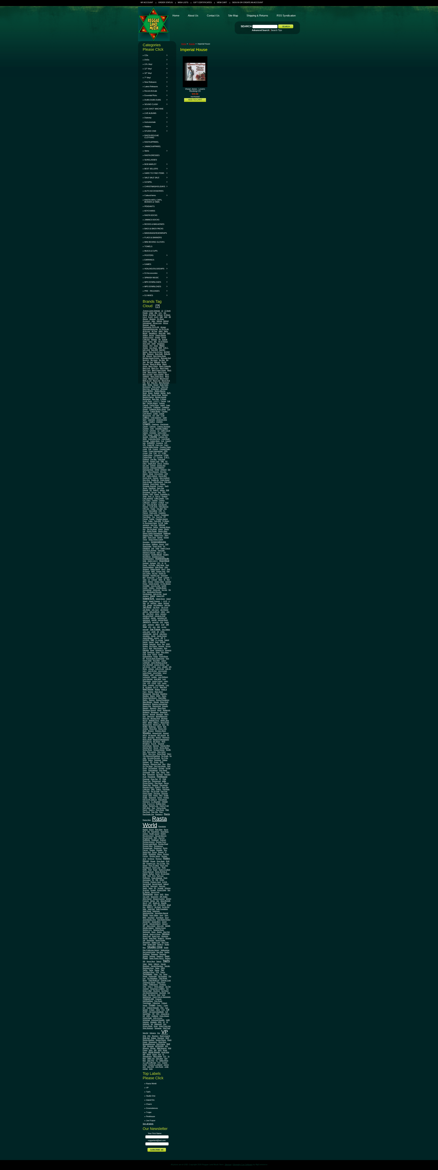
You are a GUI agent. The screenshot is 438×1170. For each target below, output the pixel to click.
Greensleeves (158, 541)
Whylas (153, 1048)
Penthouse (162, 776)
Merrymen (150, 716)
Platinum (155, 785)
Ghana (160, 529)
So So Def (165, 907)
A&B (161, 317)
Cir (158, 430)
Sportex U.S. (147, 930)
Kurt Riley (156, 660)
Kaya (159, 644)
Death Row (152, 463)
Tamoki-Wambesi (157, 966)
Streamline (150, 940)
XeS (159, 1054)
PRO (161, 795)
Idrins (160, 579)
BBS (144, 354)
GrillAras (155, 544)
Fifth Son (146, 509)
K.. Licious (159, 640)
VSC (149, 1036)
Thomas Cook (166, 980)
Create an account (253, 2)
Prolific (145, 797)
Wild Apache (162, 1048)
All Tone (154, 331)
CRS (166, 451)
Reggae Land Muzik (150, 844)
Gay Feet (154, 525)
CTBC (164, 453)
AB (170, 317)
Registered (158, 848)
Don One (146, 480)
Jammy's (147, 622)
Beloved (149, 356)
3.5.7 (160, 313)
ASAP (154, 344)
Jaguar (149, 605)
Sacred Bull (147, 884)
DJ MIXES (148, 295)
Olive (169, 764)
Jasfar (166, 622)
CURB (166, 455)
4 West (160, 315)
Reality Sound (154, 834)
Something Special (161, 913)
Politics (158, 789)
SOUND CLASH (150, 104)
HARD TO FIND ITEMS (153, 173)
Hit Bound (146, 571)
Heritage (153, 563)
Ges (144, 529)
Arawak (164, 339)
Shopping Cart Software (243, 1164)
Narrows (156, 746)
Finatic (153, 509)
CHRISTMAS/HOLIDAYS (154, 186)
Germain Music (164, 527)
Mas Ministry (147, 702)
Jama (157, 614)
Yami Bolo (159, 1058)
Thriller (145, 984)
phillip (164, 781)
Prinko (155, 795)
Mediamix (146, 712)
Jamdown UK (162, 618)
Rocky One (156, 867)
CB (153, 415)
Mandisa (146, 696)
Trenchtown (147, 1003)
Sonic (145, 915)
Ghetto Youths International (152, 533)
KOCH (154, 654)
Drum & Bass (147, 482)
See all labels (148, 1124)
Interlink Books (161, 588)
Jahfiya (145, 612)
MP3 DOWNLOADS (152, 286)
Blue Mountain (164, 383)
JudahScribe (147, 634)
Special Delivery (155, 924)
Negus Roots (147, 750)
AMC (169, 333)
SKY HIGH (161, 905)
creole (145, 449)
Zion (144, 1067)
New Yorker (161, 752)
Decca (159, 463)
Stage (153, 932)
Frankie (151, 519)
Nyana (156, 762)
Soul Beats (160, 917)
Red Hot (162, 838)
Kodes (160, 654)
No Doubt (165, 756)
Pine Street (159, 783)
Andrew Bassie (160, 335)
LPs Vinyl (147, 64)
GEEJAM (162, 525)
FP (165, 517)
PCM (144, 777)
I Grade (166, 577)
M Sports (148, 687)
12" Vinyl (147, 69)
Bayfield (167, 352)
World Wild (165, 1052)
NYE (161, 762)
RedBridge (146, 840)
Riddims (147, 127)
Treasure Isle (148, 999)
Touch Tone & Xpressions (161, 997)
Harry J (159, 552)
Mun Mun (151, 737)
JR (158, 632)
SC (155, 888)
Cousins (151, 443)
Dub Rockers (158, 482)
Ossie (145, 770)
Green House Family (156, 539)
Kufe (167, 658)
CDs (145, 55)
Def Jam (146, 465)
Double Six (155, 480)
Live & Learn (162, 671)
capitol (162, 405)
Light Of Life (159, 669)
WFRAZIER (159, 1046)
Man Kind (155, 694)
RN (144, 863)
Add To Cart (195, 100)
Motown (166, 733)
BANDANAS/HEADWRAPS (155, 233)
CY (154, 457)
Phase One (147, 781)
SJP (150, 903)
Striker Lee (156, 942)
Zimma (166, 1065)
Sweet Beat (151, 961)
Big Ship (162, 360)
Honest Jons (160, 571)
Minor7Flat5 (165, 722)
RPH (144, 876)
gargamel (146, 525)
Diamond (146, 467)
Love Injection (148, 679)
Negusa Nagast (159, 750)
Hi (162, 563)
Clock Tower (162, 433)
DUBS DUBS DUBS (152, 100)
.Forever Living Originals (151, 311)
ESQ (151, 494)
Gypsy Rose (157, 546)
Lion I (145, 671)
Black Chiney (153, 366)
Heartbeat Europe (158, 557)
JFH (149, 627)
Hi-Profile (152, 565)
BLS (148, 383)
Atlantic (145, 346)
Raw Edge (159, 829)
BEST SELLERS (150, 169)
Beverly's (146, 360)
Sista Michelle (165, 901)
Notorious (157, 760)
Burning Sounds (160, 397)
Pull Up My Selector (150, 799)
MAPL (158, 696)
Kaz (163, 644)
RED (155, 838)
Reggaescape (147, 848)
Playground (164, 785)
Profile (166, 795)
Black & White (155, 364)
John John (146, 632)
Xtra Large (157, 1056)
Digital (157, 470)
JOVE (153, 632)
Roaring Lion (150, 863)
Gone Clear (152, 537)
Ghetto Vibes (162, 531)
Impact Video (159, 582)
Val (152, 1024)
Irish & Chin (157, 594)
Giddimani (166, 533)
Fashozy (154, 502)
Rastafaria (162, 826)
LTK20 (154, 683)
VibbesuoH (158, 1024)
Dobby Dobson (152, 476)
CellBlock (146, 417)
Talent (150, 964)
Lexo (159, 667)
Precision (157, 793)
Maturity (146, 708)
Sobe (144, 909)
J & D (165, 601)
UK (144, 1016)
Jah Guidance (158, 605)
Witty (151, 1050)
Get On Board (152, 529)
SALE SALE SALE (151, 178)
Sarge (151, 888)
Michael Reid (155, 718)
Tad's (166, 961)
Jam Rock (150, 614)
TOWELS (148, 246)
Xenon (154, 1054)
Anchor (151, 335)
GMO (144, 537)
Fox (153, 517)
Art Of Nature (163, 341)
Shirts (146, 151)
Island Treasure (154, 601)
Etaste (156, 494)
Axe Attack (153, 348)
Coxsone (159, 443)
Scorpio (153, 890)
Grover (161, 544)
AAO (165, 317)
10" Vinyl (147, 73)
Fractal (145, 519)
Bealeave (150, 354)
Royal (157, 874)
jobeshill (145, 629)
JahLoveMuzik (154, 612)
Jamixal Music (163, 620)
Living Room (147, 673)
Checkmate (164, 424)
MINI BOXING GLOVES (154, 242)
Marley (145, 700)
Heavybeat (164, 561)
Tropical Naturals (153, 1008)
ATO (150, 346)
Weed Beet (162, 1042)
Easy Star (160, 488)
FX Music (165, 521)
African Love (157, 323)
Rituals (152, 861)
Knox (149, 654)
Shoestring (154, 897)
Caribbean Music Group (157, 409)
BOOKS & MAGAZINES (154, 224)
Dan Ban (153, 459)
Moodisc (147, 733)
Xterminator (147, 1056)
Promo (159, 797)
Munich (158, 737)
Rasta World (155, 821)
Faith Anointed (148, 498)
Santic (145, 888)
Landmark (146, 663)
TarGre (145, 970)
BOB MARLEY (149, 164)
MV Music (156, 741)
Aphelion (154, 339)
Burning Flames (148, 397)
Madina (157, 689)
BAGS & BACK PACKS (153, 229)
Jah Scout (164, 607)
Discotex (163, 472)
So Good (157, 907)
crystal (145, 453)
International (147, 590)
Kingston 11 (160, 650)
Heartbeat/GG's (148, 559)
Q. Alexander (155, 802)
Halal (157, 548)
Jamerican (146, 620)
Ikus (168, 579)
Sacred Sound (157, 884)
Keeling (145, 646)
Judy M (155, 634)
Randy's (151, 810)
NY (151, 762)
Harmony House (149, 552)
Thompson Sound (149, 982)
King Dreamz (158, 648)
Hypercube (150, 577)
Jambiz (153, 618)
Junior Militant (148, 638)
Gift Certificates (202, 2)
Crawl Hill (150, 445)
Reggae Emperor (149, 842)
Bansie (145, 352)
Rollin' (145, 870)
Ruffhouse (146, 878)
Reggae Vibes (148, 846)
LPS (148, 683)
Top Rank (162, 993)
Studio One (155, 947)
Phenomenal (156, 781)
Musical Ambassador (161, 739)
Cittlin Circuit (165, 430)
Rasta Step (147, 820)
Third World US (153, 980)
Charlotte (159, 422)
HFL (158, 563)
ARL (155, 341)
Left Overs (146, 667)
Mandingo (163, 694)
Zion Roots (159, 1067)
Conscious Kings (154, 439)
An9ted (145, 335)
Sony (161, 915)
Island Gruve (160, 599)
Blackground (164, 378)
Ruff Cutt (160, 876)
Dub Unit (167, 482)
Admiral (159, 321)
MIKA (145, 722)
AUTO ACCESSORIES (153, 191)
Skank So (156, 903)
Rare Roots (160, 810)
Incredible (146, 586)
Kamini (145, 642)
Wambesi (160, 1038)
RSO (149, 876)
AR (159, 339)
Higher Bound (155, 569)
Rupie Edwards (156, 878)
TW (153, 1014)
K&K (152, 640)
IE (164, 579)
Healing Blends (156, 554)
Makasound (147, 694)
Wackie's (155, 1036)
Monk (145, 731)
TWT (157, 1014)
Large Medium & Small (159, 663)
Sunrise (145, 956)
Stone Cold (147, 936)
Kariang (145, 644)
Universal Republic (158, 1020)
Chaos (145, 422)
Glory (166, 535)
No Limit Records (153, 758)
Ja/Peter (153, 603)
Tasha (151, 970)
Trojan (152, 1005)
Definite (153, 465)
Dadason (146, 459)
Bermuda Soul (166, 358)
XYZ (164, 1056)
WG (166, 1046)
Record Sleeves (160, 836)
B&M (160, 348)
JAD (144, 605)
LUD (159, 683)
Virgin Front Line (165, 1026)
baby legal (146, 350)
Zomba (145, 1069)
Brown (150, 393)
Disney (145, 474)
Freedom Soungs (162, 519)
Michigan (164, 718)
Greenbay (146, 542)
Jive (154, 627)
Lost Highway (163, 677)
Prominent (152, 797)
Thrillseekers (153, 984)
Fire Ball (160, 509)
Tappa (157, 968)
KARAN (162, 642)
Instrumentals (149, 122)
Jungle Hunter (162, 636)
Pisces (166, 783)
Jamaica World (148, 616)
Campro (162, 403)
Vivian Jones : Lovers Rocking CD (195, 90)
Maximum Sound (149, 710)
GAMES (147, 264)
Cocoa (150, 435)
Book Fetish (164, 385)
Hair (152, 548)
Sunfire (166, 952)
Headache (146, 554)
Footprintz (162, 513)
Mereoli (152, 714)
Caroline (165, 411)
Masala (156, 702)
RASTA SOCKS (150, 215)
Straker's (161, 938)
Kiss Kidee (165, 652)
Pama (163, 772)
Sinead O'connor (159, 899)
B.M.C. (166, 348)
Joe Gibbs (166, 629)
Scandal (160, 888)
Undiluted (154, 1016)
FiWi (160, 511)
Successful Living (149, 952)
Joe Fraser (155, 629)
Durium (162, 484)
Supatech (160, 956)
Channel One (161, 420)
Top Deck (156, 991)
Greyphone (146, 544)
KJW (144, 654)
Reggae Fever (161, 842)
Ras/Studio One (148, 814)
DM (144, 476)
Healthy (166, 554)
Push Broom (162, 799)
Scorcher (146, 890)
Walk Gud (146, 1038)
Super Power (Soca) (156, 958)
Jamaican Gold (160, 616)
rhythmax (151, 859)
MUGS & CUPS (150, 251)
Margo (164, 696)
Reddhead (155, 840)
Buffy (169, 393)
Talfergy (156, 964)
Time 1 (150, 986)
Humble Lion (155, 575)
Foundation (165, 515)
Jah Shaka (146, 610)
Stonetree (164, 936)
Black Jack (147, 370)
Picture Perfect (148, 783)
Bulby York (146, 395)
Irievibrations (147, 594)
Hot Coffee (147, 573)
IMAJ (144, 582)
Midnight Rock (154, 720)
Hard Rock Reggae (149, 550)
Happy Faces (165, 548)
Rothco (151, 874)
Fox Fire (159, 517)
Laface (163, 660)
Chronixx (153, 430)
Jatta (144, 624)
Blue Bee (154, 383)
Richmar (159, 859)
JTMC (162, 632)
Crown (145, 451)
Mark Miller (162, 698)
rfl (165, 852)
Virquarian (158, 1028)
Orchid (168, 768)
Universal (146, 1020)
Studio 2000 (151, 944)
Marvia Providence (162, 700)
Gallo (166, 523)
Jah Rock (147, 607)
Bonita (150, 385)
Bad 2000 (154, 350)
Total (158, 995)
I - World (159, 577)
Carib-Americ (147, 407)
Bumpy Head (156, 395)
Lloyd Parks (157, 673)
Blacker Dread (153, 378)
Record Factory (148, 836)
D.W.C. (167, 457)
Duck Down (154, 484)
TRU (162, 1008)
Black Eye (155, 368)
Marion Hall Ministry (150, 698)
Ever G (157, 496)
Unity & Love (157, 1018)
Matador (165, 706)
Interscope (156, 590)
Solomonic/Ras (148, 913)
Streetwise (146, 942)
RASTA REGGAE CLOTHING (151, 136)
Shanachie (148, 894)
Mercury (146, 714)
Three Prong (161, 982)
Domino (155, 478)
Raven (151, 829)
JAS (161, 622)
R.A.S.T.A (150, 804)
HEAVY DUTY (153, 561)
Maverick (153, 708)
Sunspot (152, 956)
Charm (146, 424)
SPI (144, 926)
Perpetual (146, 779)
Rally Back (146, 808)
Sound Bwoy (156, 922)
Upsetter (146, 1022)
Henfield (146, 563)
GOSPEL (147, 182)
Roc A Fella (161, 863)
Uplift (168, 1020)
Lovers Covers (157, 681)
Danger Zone (154, 461)
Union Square (164, 1016)
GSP (167, 544)
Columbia (153, 437)
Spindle (167, 926)
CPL (144, 445)
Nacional (161, 743)
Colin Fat (157, 435)
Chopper (146, 428)
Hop (168, 571)
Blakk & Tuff (147, 380)
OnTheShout (152, 768)
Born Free (146, 389)
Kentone (161, 646)
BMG (144, 385)
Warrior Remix (161, 1040)
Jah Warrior (164, 610)
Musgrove (165, 737)
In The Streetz (165, 584)
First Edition (153, 511)
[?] (158, 306)
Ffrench (145, 507)
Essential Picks (150, 95)
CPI (165, 443)
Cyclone (160, 457)
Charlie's (152, 422)
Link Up (168, 669)
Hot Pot (154, 573)
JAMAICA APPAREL (152, 146)
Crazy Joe (159, 445)
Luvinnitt (151, 685)
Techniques (147, 974)
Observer (146, 764)
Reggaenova (158, 846)
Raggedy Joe (153, 806)
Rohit (164, 867)
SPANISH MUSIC (151, 278)
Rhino (159, 854)
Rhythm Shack (155, 856)
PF (160, 779)
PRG (150, 795)
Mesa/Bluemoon (161, 716)
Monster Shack (160, 731)
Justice (156, 638)
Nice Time (152, 754)
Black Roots (162, 372)
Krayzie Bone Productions (155, 658)
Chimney (153, 426)
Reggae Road (163, 844)
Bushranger (147, 399)
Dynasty (160, 486)
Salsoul (166, 884)
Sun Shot (160, 952)
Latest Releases (150, 86)
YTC (159, 1062)
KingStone (150, 652)
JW (161, 638)
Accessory (146, 321)
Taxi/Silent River (148, 972)
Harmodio (161, 550)
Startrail (145, 934)
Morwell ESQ (157, 733)
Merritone (159, 714)
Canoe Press (154, 405)
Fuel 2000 (157, 521)
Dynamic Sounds (149, 486)
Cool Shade (166, 439)
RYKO (162, 880)
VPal (144, 1036)
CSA (150, 453)
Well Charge (160, 1044)
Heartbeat (147, 557)
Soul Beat (151, 917)
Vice (164, 1024)
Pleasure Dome (148, 787)
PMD (153, 789)
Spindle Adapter (148, 928)
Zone (151, 1069)
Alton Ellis (162, 333)
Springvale (146, 932)
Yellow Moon (163, 1060)
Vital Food (166, 1028)
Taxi (162, 970)
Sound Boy (146, 922)
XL (163, 1054)
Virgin (156, 1026)
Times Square (159, 986)
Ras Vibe (154, 812)
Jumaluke (146, 636)
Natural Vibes (165, 746)
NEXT (145, 754)
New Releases (150, 82)
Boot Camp (156, 387)
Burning (165, 395)
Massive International (159, 704)
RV (153, 880)
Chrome (145, 430)
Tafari (145, 964)
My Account (147, 2)
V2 (164, 1022)
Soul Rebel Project (163, 920)
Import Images (154, 584)
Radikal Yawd (160, 804)
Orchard (161, 768)
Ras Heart (146, 812)
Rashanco (159, 814)
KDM (168, 644)
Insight (164, 586)
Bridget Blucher (160, 391)
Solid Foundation (162, 909)
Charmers (155, 424)
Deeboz (166, 463)
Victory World (147, 1026)
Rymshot (146, 882)
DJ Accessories (150, 273)
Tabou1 (158, 961)
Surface (167, 958)
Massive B (147, 704)
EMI (167, 490)
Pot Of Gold (155, 791)
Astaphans (161, 344)
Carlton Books (155, 411)
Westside (150, 1046)
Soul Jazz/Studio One (156, 919)
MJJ (163, 724)
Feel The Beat (152, 504)
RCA (144, 832)
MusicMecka (147, 741)
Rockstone (147, 867)
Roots (155, 870)
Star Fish (166, 932)
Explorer (165, 496)
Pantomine (151, 774)
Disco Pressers (153, 472)
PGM (164, 779)
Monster (151, 731)
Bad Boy (162, 350)
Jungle (153, 636)
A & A (145, 317)
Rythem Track (156, 882)
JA (148, 603)
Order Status (165, 2)
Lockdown (158, 675)
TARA (163, 968)
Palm (153, 772)
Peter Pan (154, 779)
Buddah (156, 393)
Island (152, 596)
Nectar (155, 748)
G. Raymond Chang (150, 523)
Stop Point (152, 938)
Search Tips (276, 30)
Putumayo (146, 802)
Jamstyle (155, 622)
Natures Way (147, 748)
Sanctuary (154, 886)
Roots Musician (148, 872)
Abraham (152, 319)
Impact (150, 582)
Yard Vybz (150, 1060)
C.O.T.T (156, 401)
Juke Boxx (163, 634)
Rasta (167, 814)
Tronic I (159, 1005)
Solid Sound (147, 911)
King (150, 648)
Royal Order (165, 874)
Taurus (156, 970)
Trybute (151, 1010)
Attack (162, 346)
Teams (162, 972)
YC (157, 1060)
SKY (154, 905)
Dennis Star (161, 465)
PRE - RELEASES (151, 291)
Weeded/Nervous (149, 1044)
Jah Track (155, 610)
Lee (167, 665)
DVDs (146, 60)
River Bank (161, 861)
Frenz (145, 521)
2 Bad (151, 313)
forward (156, 515)
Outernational (153, 770)
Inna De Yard (155, 586)
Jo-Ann (163, 627)
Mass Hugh (164, 702)
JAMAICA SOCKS (151, 220)
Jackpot (166, 603)
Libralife (165, 667)
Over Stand (163, 770)
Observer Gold (156, 764)
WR (144, 1054)
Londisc (154, 677)
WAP (167, 1038)
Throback (162, 984)
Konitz (155, 656)
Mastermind (156, 706)
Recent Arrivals (150, 91)
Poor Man (146, 791)
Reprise (152, 850)
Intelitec (151, 588)
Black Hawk (164, 368)
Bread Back (155, 389)
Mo (168, 724)
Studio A (160, 944)
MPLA (145, 735)
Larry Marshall (148, 665)
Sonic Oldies (153, 915)
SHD (161, 894)
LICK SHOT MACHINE (153, 109)
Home (183, 44)
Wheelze (146, 1048)
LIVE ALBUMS (149, 113)
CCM (162, 415)
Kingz (158, 652)
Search (246, 26)
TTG (163, 1010)
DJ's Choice (158, 474)
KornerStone (163, 656)
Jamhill (154, 620)
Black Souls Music (157, 376)
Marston (152, 700)
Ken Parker (153, 646)
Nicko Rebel (161, 754)
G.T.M (160, 523)
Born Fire (165, 387)
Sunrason (162, 954)
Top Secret (152, 995)
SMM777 (150, 907)
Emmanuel (146, 492)
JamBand (146, 618)
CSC (155, 453)
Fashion (155, 500)
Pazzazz (167, 774)
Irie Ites (164, 590)
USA (160, 1022)
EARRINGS (149, 260)
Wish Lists (183, 2)
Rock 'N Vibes (154, 865)
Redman (163, 840)
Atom (156, 346)
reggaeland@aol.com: (157, 1140)
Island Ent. (148, 598)
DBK (162, 461)
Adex (153, 321)
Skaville (163, 903)
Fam (167, 498)
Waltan (153, 1038)
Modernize (152, 727)
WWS (149, 1054)
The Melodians (152, 978)
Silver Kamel (147, 899)
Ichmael (154, 579)
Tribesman (156, 1003)
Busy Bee (155, 399)
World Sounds (154, 1052)
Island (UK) (160, 596)
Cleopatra (152, 433)
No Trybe (164, 758)
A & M (150, 317)
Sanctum (162, 886)
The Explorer (162, 976)
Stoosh (145, 938)
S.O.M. (164, 882)
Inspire (145, 588)
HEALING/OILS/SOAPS (153, 269)
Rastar (145, 829)
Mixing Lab (157, 724)
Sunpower (154, 954)
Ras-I (161, 812)
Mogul (159, 727)
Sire (157, 901)
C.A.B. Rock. (147, 401)
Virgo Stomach (148, 1028)
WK (155, 1050)
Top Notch (165, 991)
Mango (152, 696)
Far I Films (147, 500)
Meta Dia (146, 718)
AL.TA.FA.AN (164, 329)
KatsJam (152, 644)
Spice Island (151, 926)
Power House (147, 793)
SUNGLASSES (150, 160)
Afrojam (163, 327)
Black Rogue (152, 372)
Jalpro (163, 612)
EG (151, 490)
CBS (157, 415)
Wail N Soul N (165, 1036)
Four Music (147, 517)
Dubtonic (146, 484)
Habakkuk (146, 548)
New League (151, 752)
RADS (145, 806)
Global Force (158, 535)
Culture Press (147, 455)
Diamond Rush (148, 470)
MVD (163, 741)
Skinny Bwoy (147, 905)
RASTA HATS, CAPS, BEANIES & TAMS (153, 201)
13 (162, 311)
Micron (145, 720)
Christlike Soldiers (161, 428)
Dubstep (147, 118)
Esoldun (145, 494)
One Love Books (160, 766)
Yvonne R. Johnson (155, 1065)
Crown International (156, 451)
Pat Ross (159, 774)
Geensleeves (147, 527)
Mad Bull (163, 687)
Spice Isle (160, 926)
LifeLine (151, 669)
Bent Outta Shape (159, 356)
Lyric (167, 685)
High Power (159, 567)
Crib (149, 449)
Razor (166, 829)
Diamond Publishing (157, 467)
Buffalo (163, 393)
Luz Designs (159, 685)
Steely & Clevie (155, 934)
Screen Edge (161, 890)
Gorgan (159, 537)
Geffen (155, 527)
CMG (144, 435)
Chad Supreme (156, 417)
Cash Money (147, 413)
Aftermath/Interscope (150, 329)
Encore (154, 492)
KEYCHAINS (149, 211)
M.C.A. (155, 687)
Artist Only (146, 344)
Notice (150, 760)
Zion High (150, 1067)
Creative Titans (165, 447)
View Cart (222, 2)
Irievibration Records (154, 592)
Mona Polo (153, 729)
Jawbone (151, 624)
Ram (153, 808)
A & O (156, 317)
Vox (158, 1033)
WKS (160, 1050)
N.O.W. (154, 743)
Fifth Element (163, 507)
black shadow (159, 374)
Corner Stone (155, 441)
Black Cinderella (165, 366)
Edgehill (145, 490)
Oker (164, 764)
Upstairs (153, 1022)
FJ (164, 511)
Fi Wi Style (153, 507)
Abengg (145, 319)
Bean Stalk (159, 354)
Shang (156, 894)
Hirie (168, 569)
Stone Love (156, 936)
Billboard (157, 362)
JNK (158, 627)
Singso (152, 901)
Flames (145, 513)
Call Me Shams (152, 403)
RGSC (145, 854)
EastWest (152, 488)
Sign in (235, 2)
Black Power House (159, 370)
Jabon (160, 603)
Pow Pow (164, 791)
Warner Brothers (148, 1040)
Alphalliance (153, 333)
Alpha (161, 331)
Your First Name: (155, 1133)
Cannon (145, 405)
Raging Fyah (164, 806)
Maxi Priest (162, 708)
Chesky (145, 426)
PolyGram (166, 789)
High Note (160, 565)
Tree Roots (158, 1001)
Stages (159, 932)
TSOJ (158, 1010)
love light (157, 679)
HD (164, 552)
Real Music (155, 832)
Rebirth (163, 834)
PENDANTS (149, 206)
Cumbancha (158, 455)
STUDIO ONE (149, 131)
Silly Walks (164, 897)
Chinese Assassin (163, 426)
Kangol (151, 642)
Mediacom (166, 710)
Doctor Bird (163, 476)
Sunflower (146, 954)
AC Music (160, 319)
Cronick (155, 449)
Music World (147, 739)
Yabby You (150, 1058)
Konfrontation (147, 656)
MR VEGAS (161, 735)
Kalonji (166, 640)
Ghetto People (152, 531)
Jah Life (167, 605)
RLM (167, 861)
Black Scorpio (147, 374)
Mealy (159, 710)
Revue (154, 852)
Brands (192, 44)
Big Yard (150, 362)
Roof (150, 870)
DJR (166, 474)
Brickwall (164, 389)
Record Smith (147, 838)
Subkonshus (165, 950)
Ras (167, 810)
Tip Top (168, 986)
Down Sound (164, 480)
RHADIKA (152, 854)
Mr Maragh (152, 735)
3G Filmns (152, 315)
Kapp (157, 642)
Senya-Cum (155, 892)
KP (144, 658)
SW (144, 961)
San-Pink (146, 886)
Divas (151, 474)
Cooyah (146, 441)
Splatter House (160, 928)
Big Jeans (154, 360)
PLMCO (158, 787)
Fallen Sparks (159, 498)
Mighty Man (164, 720)
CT (159, 453)
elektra (162, 490)
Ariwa (150, 341)
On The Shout (148, 766)
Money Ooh (162, 729)
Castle (155, 413)
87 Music (167, 315)
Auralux (145, 348)
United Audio (147, 1018)
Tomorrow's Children (157, 989)
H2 (164, 546)
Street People (160, 940)
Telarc (156, 974)
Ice (149, 579)
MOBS (145, 727)
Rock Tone (164, 865)
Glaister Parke (148, 535)
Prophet (166, 797)
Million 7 (156, 722)
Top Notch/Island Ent (150, 993)
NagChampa (147, 746)
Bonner (155, 385)
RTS (154, 876)
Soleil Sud (151, 909)
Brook (145, 393)
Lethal (154, 667)
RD (148, 832)
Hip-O (163, 569)
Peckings (151, 777)
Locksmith (146, 677)
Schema (167, 888)
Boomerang (147, 387)
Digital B (163, 470)
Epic (159, 492)
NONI (145, 760)
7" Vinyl (147, 78)
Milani (150, 722)
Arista (145, 341)
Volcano (153, 1033)
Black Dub (146, 368)
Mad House (148, 689)
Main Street (159, 692)
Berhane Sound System (151, 358)
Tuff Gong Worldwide (156, 1012)
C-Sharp (163, 399)
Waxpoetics (153, 1042)
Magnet (150, 692)
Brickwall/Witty (148, 391)
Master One (147, 706)
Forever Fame (148, 515)
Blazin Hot (156, 380)
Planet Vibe (147, 785)
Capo (168, 405)
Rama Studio (161, 808)
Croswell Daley (164, 449)
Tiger (144, 986)
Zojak (167, 1067)
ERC (164, 492)
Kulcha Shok (147, 660)
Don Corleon (165, 478)
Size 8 (145, 903)
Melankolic (164, 712)
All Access (146, 331)
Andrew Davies (148, 337)
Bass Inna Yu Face (156, 352)
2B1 (155, 313)
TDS (157, 972)
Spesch (165, 924)
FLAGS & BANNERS (153, 237)
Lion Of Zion (152, 671)
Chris (152, 428)
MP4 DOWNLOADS (152, 282)
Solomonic (156, 911)
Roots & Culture (164, 870)
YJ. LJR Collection (149, 1062)
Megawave (155, 712)
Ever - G (151, 496)
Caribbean (156, 407)
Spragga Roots (158, 930)
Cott (162, 441)
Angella (157, 337)
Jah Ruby (156, 607)
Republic (159, 850)
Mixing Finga (147, 724)
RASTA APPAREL (151, 142)
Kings (152, 650)
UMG (148, 1016)
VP (164, 1032)
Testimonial (153, 976)
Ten (160, 974)
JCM (162, 624)
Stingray (166, 934)
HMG (153, 571)
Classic (145, 433)
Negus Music (164, 748)
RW (157, 880)
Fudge (150, 521)
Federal (161, 502)
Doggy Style (147, 478)
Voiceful (145, 1033)
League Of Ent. (159, 665)
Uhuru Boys (165, 1014)
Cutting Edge (147, 457)
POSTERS (148, 255)
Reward (161, 852)
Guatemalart (147, 546)
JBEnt (157, 624)
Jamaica (163, 614)
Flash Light (153, 513)
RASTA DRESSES (151, 155)
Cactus (163, 401)
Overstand (146, 772)
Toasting (146, 989)
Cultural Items (149, 195)
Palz (157, 772)
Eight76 (155, 490)
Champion (151, 420)
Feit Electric (162, 504)
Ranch (145, 810)
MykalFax (146, 743)
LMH (152, 675)
